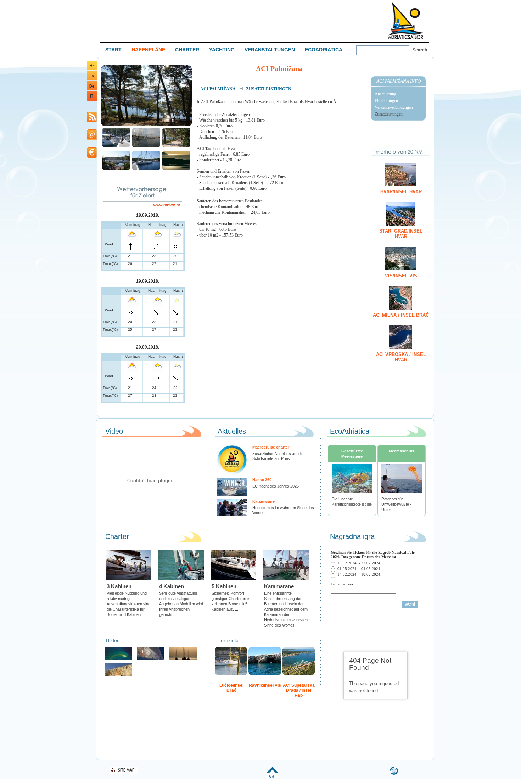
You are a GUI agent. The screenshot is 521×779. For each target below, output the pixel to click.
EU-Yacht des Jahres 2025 (275, 486)
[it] (92, 100)
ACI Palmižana (218, 89)
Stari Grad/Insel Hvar (400, 233)
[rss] (92, 121)
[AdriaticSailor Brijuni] (119, 659)
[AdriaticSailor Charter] (183, 659)
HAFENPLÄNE (148, 49)
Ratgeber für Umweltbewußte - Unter (396, 504)
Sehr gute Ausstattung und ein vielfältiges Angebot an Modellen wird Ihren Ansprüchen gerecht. (181, 604)
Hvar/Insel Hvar (401, 191)
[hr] (92, 69)
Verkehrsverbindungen (394, 107)
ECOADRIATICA (323, 49)
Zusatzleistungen (389, 114)
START (113, 49)
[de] (92, 89)
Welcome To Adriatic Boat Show (405, 20)
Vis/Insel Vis (401, 275)
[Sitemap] (124, 772)
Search (420, 50)
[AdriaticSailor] (151, 659)
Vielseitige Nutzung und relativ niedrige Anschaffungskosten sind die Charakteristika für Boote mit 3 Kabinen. (128, 604)
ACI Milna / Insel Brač (401, 315)
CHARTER (187, 49)
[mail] (92, 139)
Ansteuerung (385, 93)
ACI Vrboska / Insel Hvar (401, 357)
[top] (272, 777)
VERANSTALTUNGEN (270, 49)
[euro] (92, 156)
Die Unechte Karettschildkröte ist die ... (352, 504)
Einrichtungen (386, 100)
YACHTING (222, 49)
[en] (92, 79)
